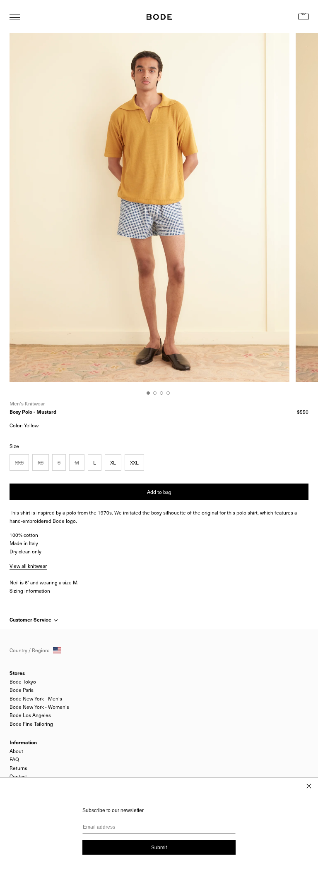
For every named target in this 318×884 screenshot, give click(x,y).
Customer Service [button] (31, 619)
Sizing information (30, 590)
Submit (159, 848)
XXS (19, 462)
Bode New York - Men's (36, 698)
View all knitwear (28, 565)
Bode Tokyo (23, 681)
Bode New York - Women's (39, 706)
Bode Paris (22, 689)
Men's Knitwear (27, 403)
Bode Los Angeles (30, 715)
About (16, 751)
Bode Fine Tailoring (31, 723)
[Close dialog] (309, 786)
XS (40, 462)
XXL (134, 462)
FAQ (14, 759)
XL (113, 462)
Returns (18, 768)
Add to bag (159, 492)
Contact (18, 776)
